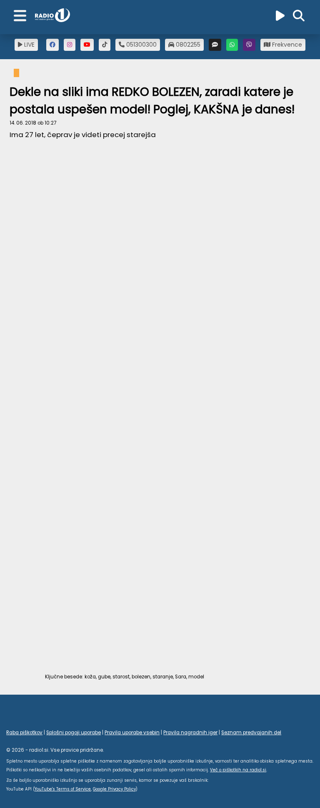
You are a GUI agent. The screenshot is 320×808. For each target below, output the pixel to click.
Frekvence (286, 44)
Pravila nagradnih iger (190, 732)
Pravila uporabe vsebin (132, 732)
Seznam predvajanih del (251, 732)
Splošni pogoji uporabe (73, 732)
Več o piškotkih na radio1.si (238, 770)
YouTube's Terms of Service (63, 789)
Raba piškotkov (24, 732)
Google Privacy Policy (114, 789)
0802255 (187, 44)
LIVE (28, 44)
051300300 (141, 44)
